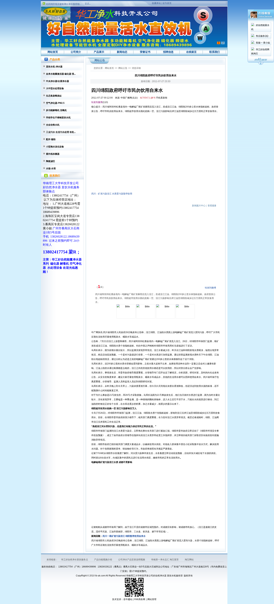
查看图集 (212, 205)
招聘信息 (168, 51)
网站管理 (151, 599)
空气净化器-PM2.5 (55, 103)
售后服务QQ (262, 36)
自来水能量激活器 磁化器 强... (61, 74)
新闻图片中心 (198, 205)
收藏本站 (156, 3)
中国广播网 (126, 97)
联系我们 (214, 51)
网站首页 (53, 51)
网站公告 (122, 68)
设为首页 (167, 3)
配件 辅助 (51, 139)
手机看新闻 (161, 97)
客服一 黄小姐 (263, 42)
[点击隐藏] (260, 64)
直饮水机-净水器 (54, 66)
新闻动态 (122, 51)
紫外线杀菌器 (52, 154)
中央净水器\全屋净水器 (57, 81)
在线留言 (191, 51)
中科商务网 (139, 599)
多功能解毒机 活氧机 (56, 110)
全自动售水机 (52, 125)
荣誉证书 (145, 51)
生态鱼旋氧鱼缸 (54, 95)
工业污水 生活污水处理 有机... (61, 132)
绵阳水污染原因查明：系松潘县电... (63, 5)
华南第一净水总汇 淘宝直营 (165, 559)
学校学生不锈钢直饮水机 (58, 117)
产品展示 (99, 51)
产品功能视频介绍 (103, 559)
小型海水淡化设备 (55, 146)
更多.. (87, 3)
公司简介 (76, 51)
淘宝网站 (189, 559)
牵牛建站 (127, 599)
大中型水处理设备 (55, 88)
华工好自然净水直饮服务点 (75, 559)
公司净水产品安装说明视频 (132, 559)
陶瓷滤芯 (50, 161)
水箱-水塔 (51, 168)
